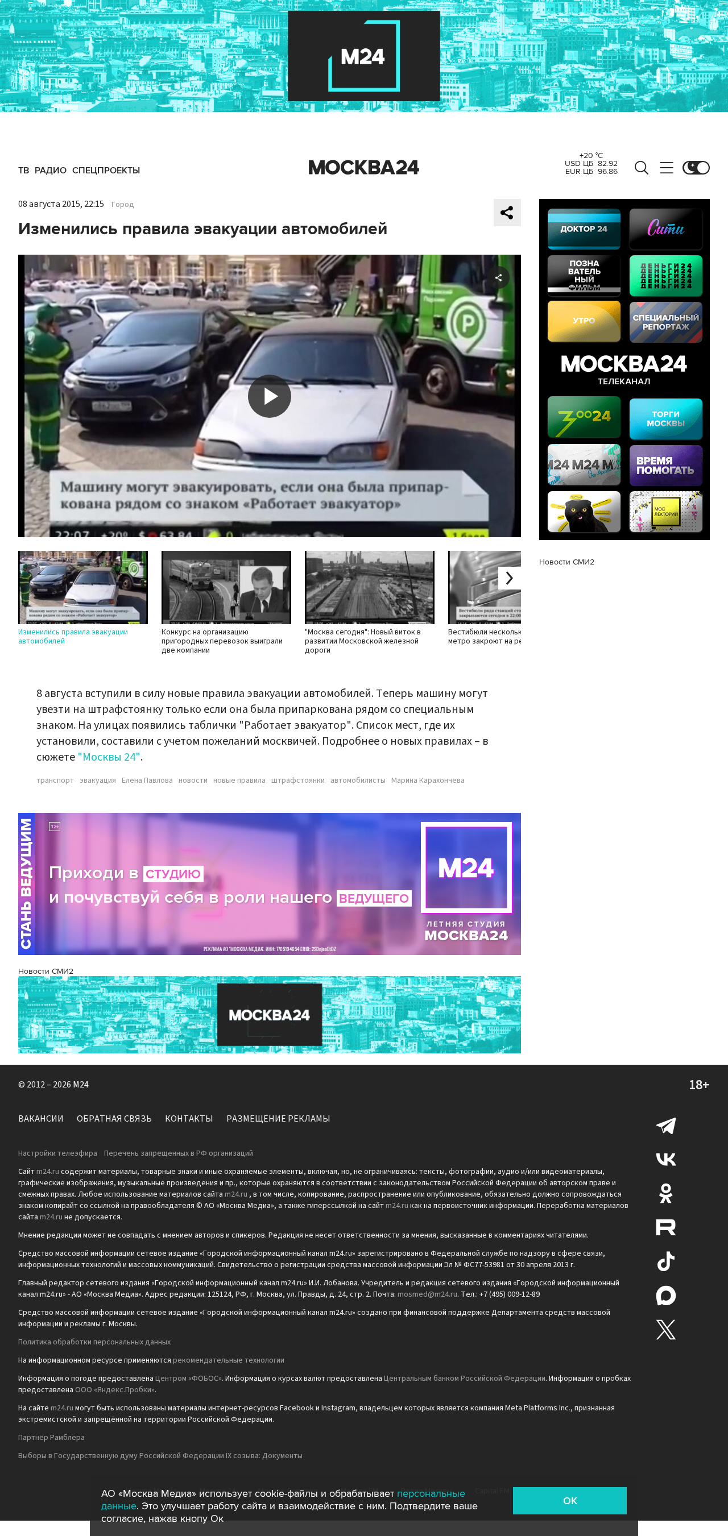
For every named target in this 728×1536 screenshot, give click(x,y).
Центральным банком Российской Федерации (464, 1378)
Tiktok (666, 1261)
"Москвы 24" (108, 757)
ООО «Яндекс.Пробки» (115, 1390)
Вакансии (41, 1118)
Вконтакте (666, 1159)
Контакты (189, 1118)
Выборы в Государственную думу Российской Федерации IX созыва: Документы (160, 1456)
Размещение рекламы (278, 1118)
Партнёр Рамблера (51, 1437)
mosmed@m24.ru (427, 1294)
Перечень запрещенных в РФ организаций (178, 1153)
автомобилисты (358, 780)
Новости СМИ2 (45, 971)
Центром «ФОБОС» (188, 1378)
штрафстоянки (298, 780)
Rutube (666, 1227)
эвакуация (98, 780)
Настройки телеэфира (57, 1153)
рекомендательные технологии (228, 1360)
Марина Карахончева (428, 780)
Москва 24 (364, 167)
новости (193, 780)
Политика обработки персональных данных (94, 1342)
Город (122, 204)
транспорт (55, 780)
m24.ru (47, 1171)
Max (666, 1295)
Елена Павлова (147, 780)
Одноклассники (666, 1193)
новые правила (239, 780)
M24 (81, 1084)
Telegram (666, 1125)
